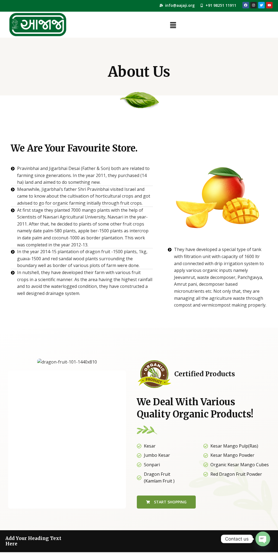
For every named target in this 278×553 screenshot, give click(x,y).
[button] (173, 25)
